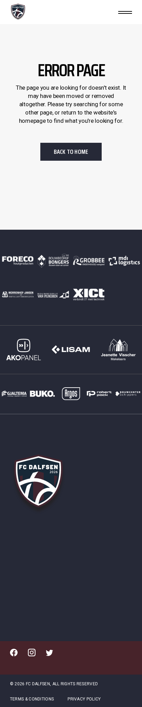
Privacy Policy (84, 699)
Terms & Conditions (32, 699)
